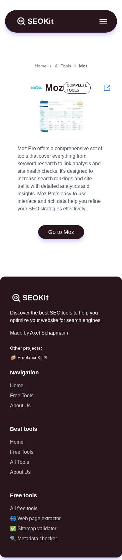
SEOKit (40, 21)
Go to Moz (61, 232)
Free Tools (21, 395)
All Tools (63, 65)
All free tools (24, 508)
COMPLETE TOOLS (77, 87)
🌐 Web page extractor (35, 518)
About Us (20, 405)
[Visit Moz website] (107, 88)
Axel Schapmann (49, 332)
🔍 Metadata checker (33, 538)
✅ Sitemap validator (33, 528)
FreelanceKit (30, 357)
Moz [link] (83, 65)
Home (41, 65)
